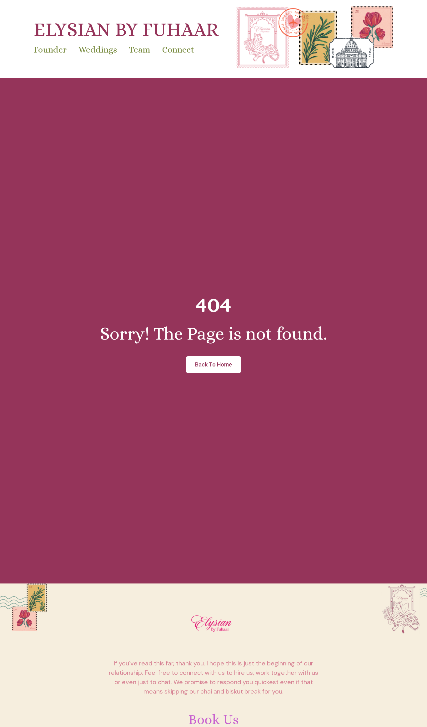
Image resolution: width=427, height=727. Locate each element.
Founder (50, 50)
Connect (178, 50)
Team (139, 50)
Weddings (97, 50)
